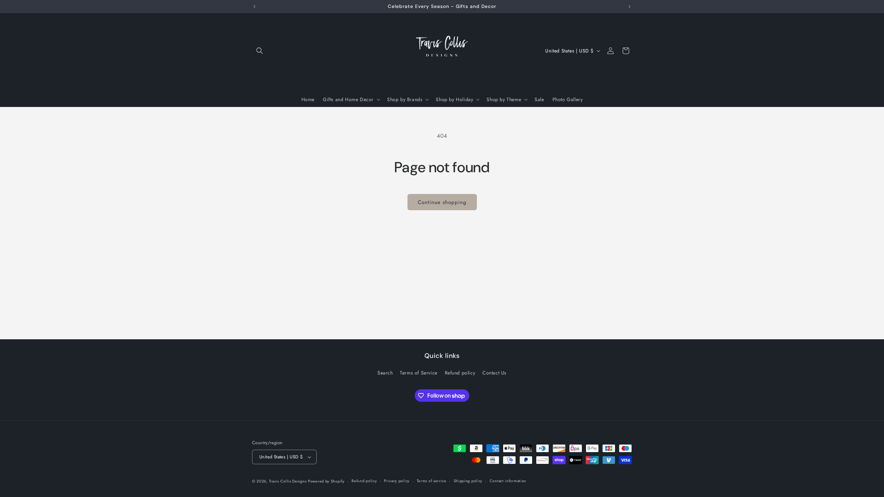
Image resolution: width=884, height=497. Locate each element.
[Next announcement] (629, 6)
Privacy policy (397, 481)
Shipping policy (468, 481)
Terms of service (431, 481)
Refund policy (460, 372)
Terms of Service (419, 372)
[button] (259, 50)
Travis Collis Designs (288, 481)
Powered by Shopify (326, 481)
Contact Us (494, 372)
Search (385, 372)
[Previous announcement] (254, 6)
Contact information (508, 481)
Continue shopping (442, 202)
